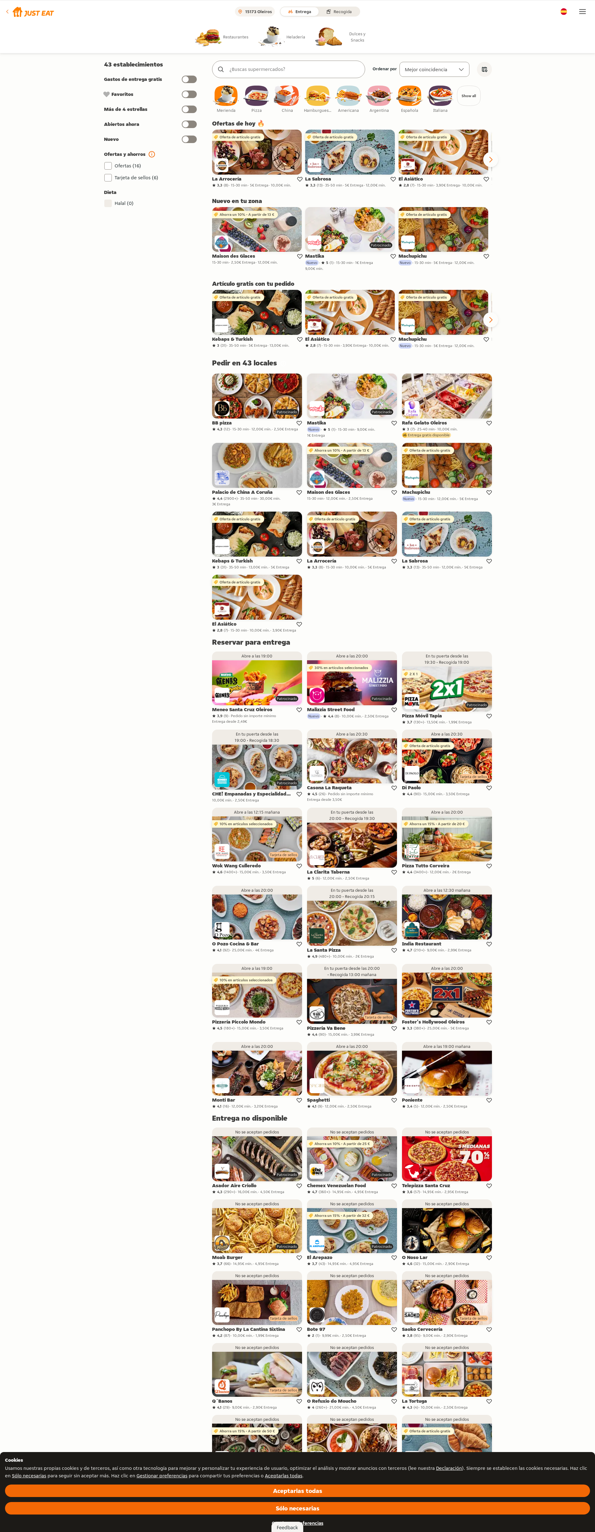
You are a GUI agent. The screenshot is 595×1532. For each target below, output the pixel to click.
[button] (29, 12)
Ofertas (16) (128, 165)
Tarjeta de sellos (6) (136, 177)
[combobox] (295, 69)
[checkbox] (226, 99)
